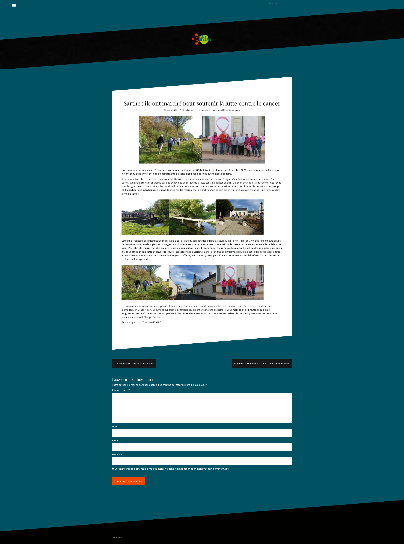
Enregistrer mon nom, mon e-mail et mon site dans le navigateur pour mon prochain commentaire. (172, 468)
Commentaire (121, 390)
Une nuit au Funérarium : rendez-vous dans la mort (262, 363)
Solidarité (236, 110)
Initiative (213, 110)
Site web (117, 454)
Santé (228, 110)
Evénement (203, 110)
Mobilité (221, 110)
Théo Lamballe (189, 110)
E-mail (115, 440)
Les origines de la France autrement (134, 363)
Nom (115, 426)
